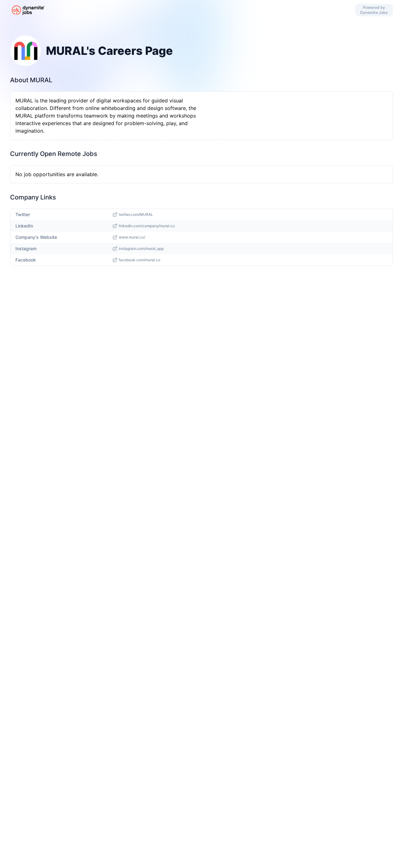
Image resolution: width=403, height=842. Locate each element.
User (189, 10)
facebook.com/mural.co (139, 259)
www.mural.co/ (132, 237)
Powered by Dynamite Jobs (374, 10)
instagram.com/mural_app (141, 248)
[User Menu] (213, 10)
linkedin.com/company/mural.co (147, 225)
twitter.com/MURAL (136, 214)
